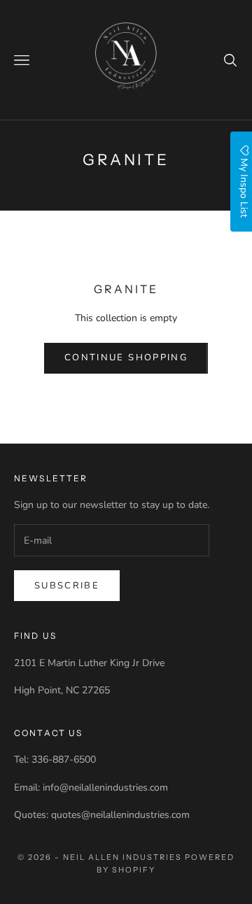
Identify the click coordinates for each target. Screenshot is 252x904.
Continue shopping (126, 357)
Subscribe (66, 585)
